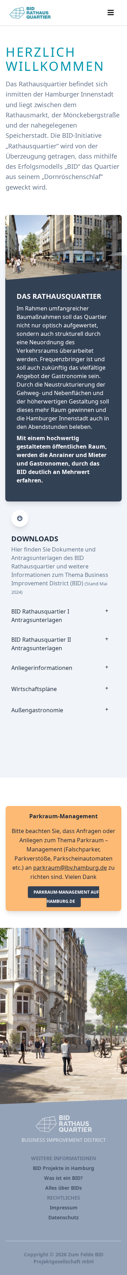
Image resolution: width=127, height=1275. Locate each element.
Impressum (64, 1207)
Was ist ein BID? (63, 1178)
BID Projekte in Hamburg (63, 1168)
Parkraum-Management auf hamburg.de (66, 896)
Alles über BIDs (63, 1187)
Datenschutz (63, 1217)
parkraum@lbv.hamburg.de (70, 867)
